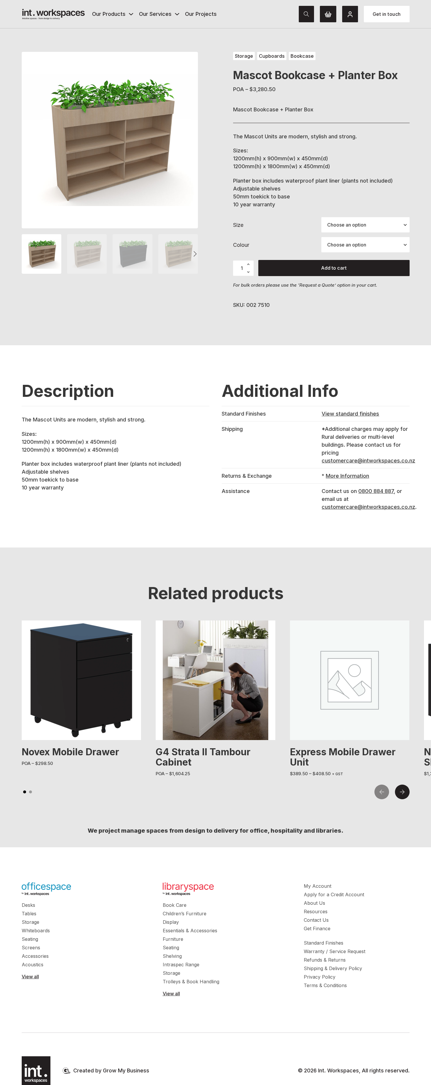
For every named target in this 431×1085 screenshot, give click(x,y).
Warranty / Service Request (334, 951)
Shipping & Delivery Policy (333, 968)
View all (30, 976)
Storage (30, 922)
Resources (316, 911)
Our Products (108, 14)
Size (238, 225)
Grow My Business (126, 1070)
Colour (241, 245)
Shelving (172, 956)
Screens (31, 947)
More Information (347, 476)
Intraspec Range (181, 964)
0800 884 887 (376, 491)
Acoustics (32, 964)
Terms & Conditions (325, 985)
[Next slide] (402, 792)
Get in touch (387, 14)
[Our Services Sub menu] (177, 14)
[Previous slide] (381, 792)
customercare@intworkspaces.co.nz (368, 461)
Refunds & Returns (325, 960)
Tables (29, 913)
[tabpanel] (81, 693)
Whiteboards (36, 930)
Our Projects (201, 14)
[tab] (24, 791)
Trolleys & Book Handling (191, 981)
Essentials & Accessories (190, 930)
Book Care (174, 905)
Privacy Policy (319, 977)
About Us (314, 903)
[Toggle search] (306, 14)
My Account (317, 886)
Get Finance (317, 928)
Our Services (155, 14)
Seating (30, 939)
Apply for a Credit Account (334, 894)
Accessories (35, 956)
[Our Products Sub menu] (131, 14)
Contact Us (316, 920)
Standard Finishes (323, 943)
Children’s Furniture (184, 913)
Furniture (173, 939)
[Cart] (328, 14)
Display (171, 922)
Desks (28, 905)
